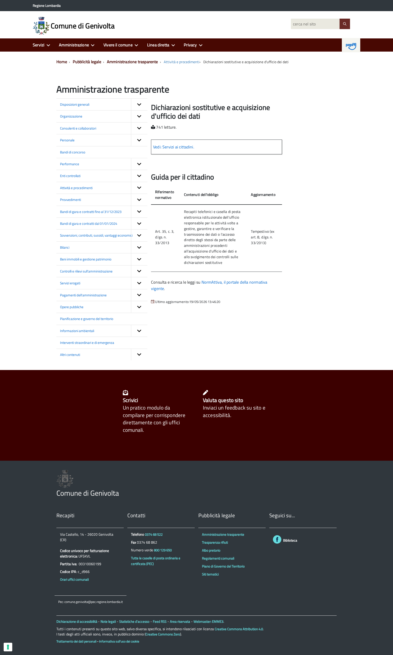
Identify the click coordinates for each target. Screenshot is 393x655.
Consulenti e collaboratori (78, 128)
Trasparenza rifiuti (215, 542)
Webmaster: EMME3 (208, 621)
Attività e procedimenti (181, 62)
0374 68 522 (154, 534)
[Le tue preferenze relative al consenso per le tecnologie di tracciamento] (8, 647)
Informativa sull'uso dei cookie (119, 641)
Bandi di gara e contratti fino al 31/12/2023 (90, 211)
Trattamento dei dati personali (76, 641)
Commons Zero (163, 634)
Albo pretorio (211, 550)
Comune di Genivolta (83, 25)
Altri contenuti (70, 354)
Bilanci (64, 247)
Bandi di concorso (72, 152)
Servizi (38, 45)
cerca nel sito (303, 24)
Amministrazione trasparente (132, 62)
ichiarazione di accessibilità (78, 621)
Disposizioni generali (74, 104)
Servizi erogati (70, 283)
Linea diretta (158, 45)
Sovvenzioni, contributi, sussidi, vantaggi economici (96, 235)
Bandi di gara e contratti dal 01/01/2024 (88, 223)
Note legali (108, 621)
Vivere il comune (118, 45)
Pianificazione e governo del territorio (86, 318)
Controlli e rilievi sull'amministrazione (86, 271)
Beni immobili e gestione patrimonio (85, 259)
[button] (139, 104)
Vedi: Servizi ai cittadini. (173, 147)
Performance (69, 164)
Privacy (190, 45)
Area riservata (180, 621)
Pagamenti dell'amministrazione (83, 295)
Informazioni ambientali (77, 330)
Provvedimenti (70, 199)
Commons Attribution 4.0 (239, 629)
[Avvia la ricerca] (345, 24)
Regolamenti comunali (218, 558)
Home (61, 62)
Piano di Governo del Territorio (223, 566)
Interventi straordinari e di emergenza (87, 342)
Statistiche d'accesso (134, 621)
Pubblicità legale (87, 62)
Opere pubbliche (71, 307)
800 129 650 (163, 550)
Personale (67, 140)
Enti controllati (70, 175)
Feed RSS (159, 621)
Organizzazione (71, 116)
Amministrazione (74, 45)
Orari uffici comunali (74, 579)
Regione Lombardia (47, 5)
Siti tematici (210, 574)
